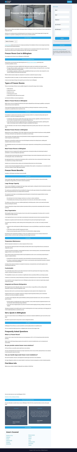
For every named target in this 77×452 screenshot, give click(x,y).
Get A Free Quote (28, 427)
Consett (29, 445)
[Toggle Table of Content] (15, 41)
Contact (69, 1)
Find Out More (28, 111)
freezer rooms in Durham (32, 62)
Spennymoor (8, 443)
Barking (17, 396)
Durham (29, 438)
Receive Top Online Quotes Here (28, 399)
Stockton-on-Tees (8, 396)
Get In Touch (62, 45)
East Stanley (30, 443)
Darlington (8, 442)
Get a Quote (27, 19)
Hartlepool (14, 396)
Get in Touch (28, 176)
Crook (29, 440)
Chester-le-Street (31, 441)
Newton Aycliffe (9, 440)
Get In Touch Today (28, 37)
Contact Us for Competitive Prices (28, 59)
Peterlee (7, 438)
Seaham (30, 436)
